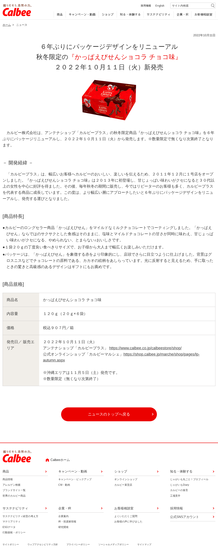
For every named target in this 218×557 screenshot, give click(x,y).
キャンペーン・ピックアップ (75, 479)
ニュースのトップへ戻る (109, 414)
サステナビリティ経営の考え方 (20, 516)
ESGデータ (9, 527)
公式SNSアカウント (184, 517)
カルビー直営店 (123, 484)
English (159, 5)
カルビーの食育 (179, 490)
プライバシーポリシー (78, 544)
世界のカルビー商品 (14, 495)
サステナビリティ (159, 14)
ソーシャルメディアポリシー (113, 544)
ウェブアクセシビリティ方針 (42, 544)
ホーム (7, 24)
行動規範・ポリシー (14, 532)
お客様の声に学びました (128, 521)
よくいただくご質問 (125, 516)
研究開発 (63, 527)
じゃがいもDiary (179, 484)
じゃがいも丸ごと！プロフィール (189, 479)
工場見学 (175, 495)
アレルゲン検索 (11, 484)
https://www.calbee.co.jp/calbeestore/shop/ (145, 348)
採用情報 (146, 5)
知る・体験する (130, 14)
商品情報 (8, 479)
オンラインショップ (125, 479)
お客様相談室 (203, 14)
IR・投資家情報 (67, 521)
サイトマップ (144, 544)
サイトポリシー (11, 544)
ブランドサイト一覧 (14, 490)
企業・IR (182, 14)
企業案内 (63, 516)
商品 (60, 14)
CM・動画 (64, 484)
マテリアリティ (11, 521)
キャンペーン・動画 (82, 14)
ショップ (108, 14)
